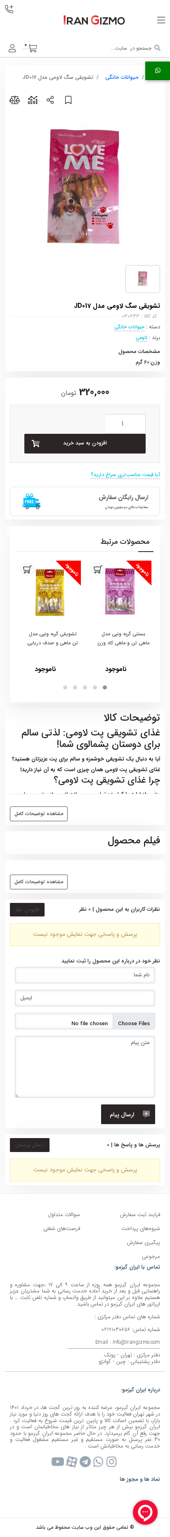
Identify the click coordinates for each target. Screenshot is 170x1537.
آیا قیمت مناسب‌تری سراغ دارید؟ (125, 475)
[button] (105, 687)
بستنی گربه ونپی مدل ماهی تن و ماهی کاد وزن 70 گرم (123, 639)
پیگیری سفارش (143, 1242)
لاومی (141, 337)
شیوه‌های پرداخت (140, 1228)
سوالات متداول (64, 1214)
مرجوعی (151, 1256)
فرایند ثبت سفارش (140, 1214)
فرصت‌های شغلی (61, 1228)
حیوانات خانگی (122, 77)
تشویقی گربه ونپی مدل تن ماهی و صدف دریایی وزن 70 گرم (52, 639)
